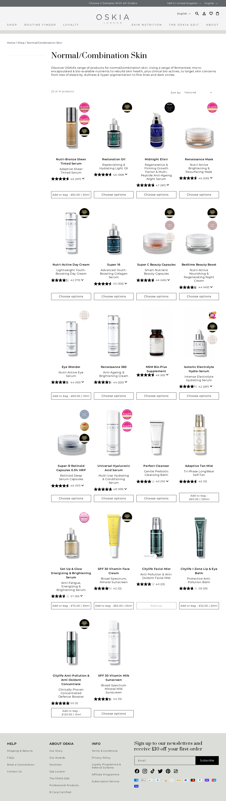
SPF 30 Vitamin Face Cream (114, 571)
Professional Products (64, 785)
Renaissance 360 (114, 366)
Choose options (114, 194)
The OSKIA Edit (59, 778)
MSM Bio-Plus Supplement (156, 369)
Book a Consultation (20, 764)
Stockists (55, 764)
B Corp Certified (60, 792)
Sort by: (176, 92)
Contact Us (14, 771)
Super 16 (113, 264)
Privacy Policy (101, 757)
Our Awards (57, 757)
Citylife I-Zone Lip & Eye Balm (199, 571)
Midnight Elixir (156, 159)
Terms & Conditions (105, 750)
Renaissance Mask (199, 159)
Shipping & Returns (20, 750)
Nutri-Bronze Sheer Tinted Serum (71, 161)
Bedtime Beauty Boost (199, 264)
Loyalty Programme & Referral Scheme (106, 766)
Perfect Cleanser (156, 466)
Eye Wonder (71, 366)
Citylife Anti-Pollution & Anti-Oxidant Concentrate (71, 680)
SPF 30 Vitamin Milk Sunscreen (113, 678)
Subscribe (207, 760)
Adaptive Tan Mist (199, 466)
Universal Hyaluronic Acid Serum (113, 468)
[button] (12, 26)
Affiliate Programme (105, 774)
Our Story (56, 750)
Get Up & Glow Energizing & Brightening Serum (71, 573)
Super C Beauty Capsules (156, 264)
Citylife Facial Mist (156, 568)
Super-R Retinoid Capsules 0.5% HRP (71, 468)
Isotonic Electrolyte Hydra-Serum (199, 369)
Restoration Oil (113, 159)
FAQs (10, 757)
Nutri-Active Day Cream (71, 264)
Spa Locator (57, 771)
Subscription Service (105, 781)
